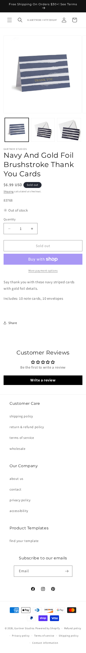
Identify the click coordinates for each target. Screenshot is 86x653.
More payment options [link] (43, 270)
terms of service (22, 437)
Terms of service (44, 635)
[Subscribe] (67, 571)
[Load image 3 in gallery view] (69, 130)
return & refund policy (27, 427)
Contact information (45, 642)
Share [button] (12, 323)
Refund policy (72, 628)
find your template (24, 541)
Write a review (42, 380)
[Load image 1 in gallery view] (17, 130)
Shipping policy (69, 635)
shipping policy (21, 416)
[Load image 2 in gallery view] (43, 130)
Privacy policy (21, 635)
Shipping (9, 191)
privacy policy (20, 500)
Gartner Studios (24, 628)
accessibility (19, 511)
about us (16, 478)
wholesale (17, 448)
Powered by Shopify (47, 628)
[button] (9, 20)
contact (15, 489)
